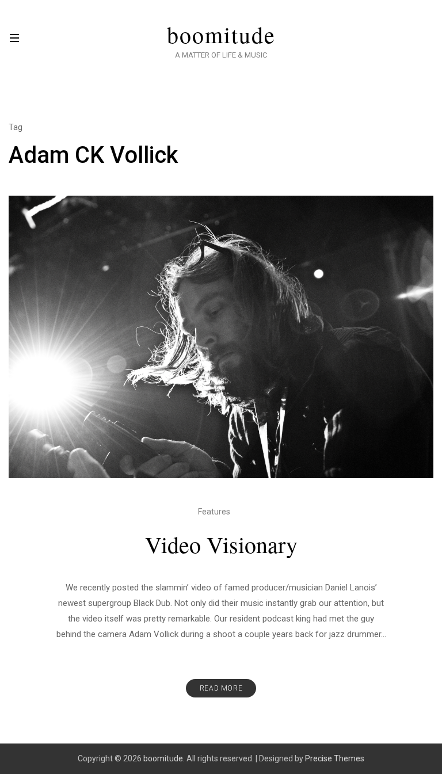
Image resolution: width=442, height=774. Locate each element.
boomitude (221, 34)
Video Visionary (221, 544)
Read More (221, 688)
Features (214, 511)
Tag (15, 127)
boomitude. (164, 758)
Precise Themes (334, 758)
